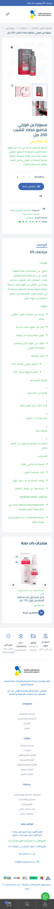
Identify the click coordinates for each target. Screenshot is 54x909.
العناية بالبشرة (27, 769)
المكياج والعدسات (27, 799)
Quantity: (39, 177)
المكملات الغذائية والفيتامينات (27, 795)
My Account (45, 904)
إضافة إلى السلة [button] (30, 612)
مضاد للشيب (27, 214)
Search (27, 904)
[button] (12, 47)
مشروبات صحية (27, 814)
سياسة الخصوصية (27, 714)
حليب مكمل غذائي (27, 809)
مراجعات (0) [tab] (38, 252)
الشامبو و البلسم (23, 210)
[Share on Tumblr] (30, 222)
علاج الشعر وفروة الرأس (31, 592)
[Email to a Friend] (19, 222)
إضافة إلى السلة (29, 186)
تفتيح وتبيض (27, 804)
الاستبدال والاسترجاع (27, 718)
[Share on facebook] (39, 222)
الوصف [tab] (41, 245)
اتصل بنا (27, 723)
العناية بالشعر (38, 590)
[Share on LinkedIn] (33, 222)
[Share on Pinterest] (23, 222)
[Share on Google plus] (27, 222)
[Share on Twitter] (36, 222)
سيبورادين (29, 218)
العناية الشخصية (27, 760)
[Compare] (40, 196)
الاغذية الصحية (27, 745)
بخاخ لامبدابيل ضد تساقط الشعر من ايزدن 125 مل (30, 599)
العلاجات (27, 750)
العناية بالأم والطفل (27, 755)
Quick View (16, 562)
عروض (27, 728)
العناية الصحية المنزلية (27, 765)
